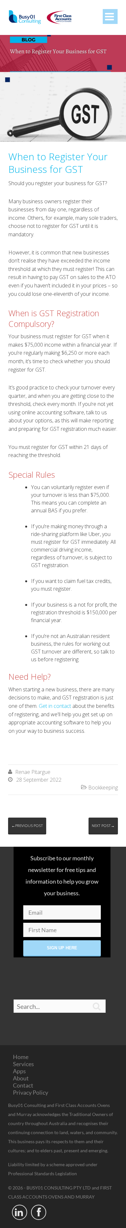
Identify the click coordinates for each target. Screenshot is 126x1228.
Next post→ (103, 825)
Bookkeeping (103, 787)
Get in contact (55, 705)
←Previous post (27, 825)
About (21, 1078)
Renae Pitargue (32, 772)
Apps (19, 1071)
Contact (23, 1085)
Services (23, 1063)
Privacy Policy (30, 1092)
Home (20, 1056)
